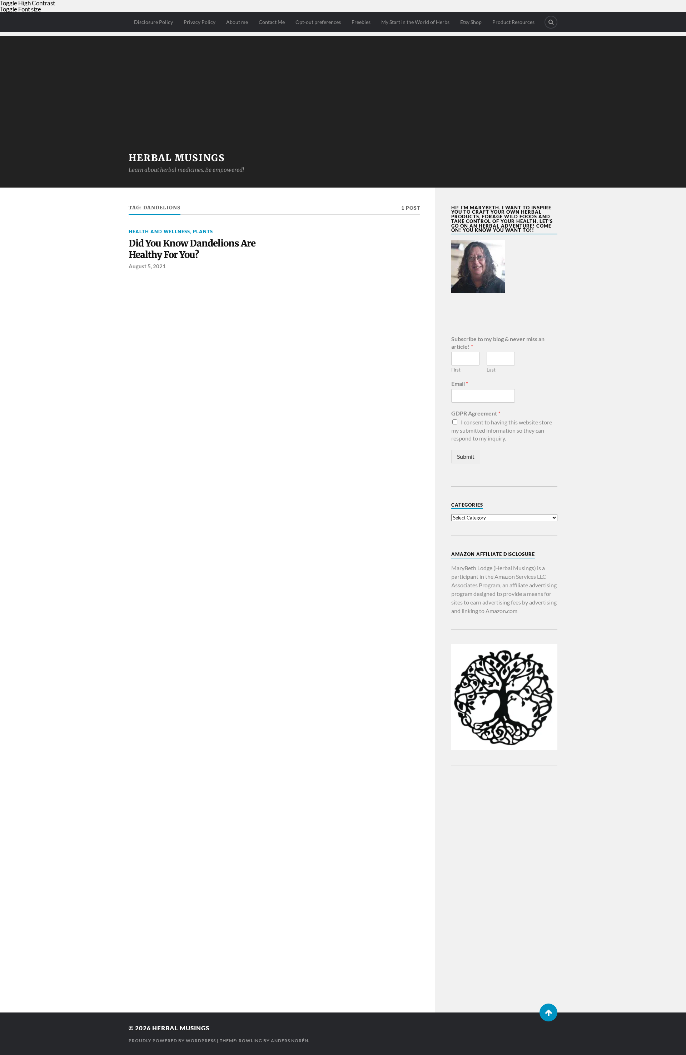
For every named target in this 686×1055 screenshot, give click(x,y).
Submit (465, 456)
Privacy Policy (199, 22)
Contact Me (272, 22)
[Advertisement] (343, 86)
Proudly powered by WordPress (172, 1040)
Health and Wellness (159, 231)
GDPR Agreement (475, 413)
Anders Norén (289, 1040)
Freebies (361, 22)
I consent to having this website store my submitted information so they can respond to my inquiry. (501, 430)
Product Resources (513, 22)
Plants (203, 231)
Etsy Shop (471, 22)
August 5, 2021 (147, 266)
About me (237, 22)
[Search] (551, 22)
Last (491, 370)
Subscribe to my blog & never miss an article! (498, 342)
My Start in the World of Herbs (415, 22)
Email (459, 383)
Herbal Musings (177, 158)
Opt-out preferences (318, 22)
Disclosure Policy (153, 22)
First (456, 370)
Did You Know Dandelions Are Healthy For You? (192, 249)
